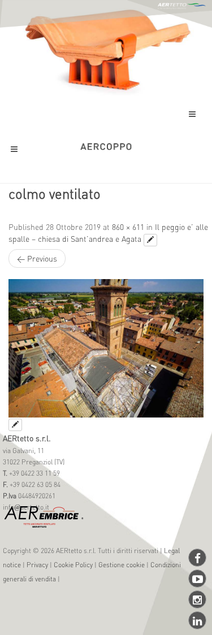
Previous (37, 258)
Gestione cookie (121, 564)
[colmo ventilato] (106, 348)
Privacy (37, 564)
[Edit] (150, 240)
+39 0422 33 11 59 (33, 473)
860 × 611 (128, 226)
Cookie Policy (73, 564)
